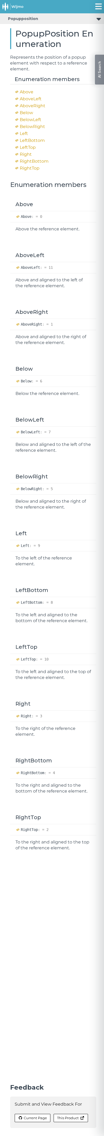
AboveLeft (31, 98)
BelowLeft (30, 119)
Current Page (35, 1118)
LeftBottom (32, 140)
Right (26, 154)
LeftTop (28, 147)
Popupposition (23, 18)
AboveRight (32, 105)
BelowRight (32, 126)
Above (26, 91)
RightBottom (34, 161)
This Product (68, 1118)
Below (26, 112)
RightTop (29, 168)
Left (24, 133)
